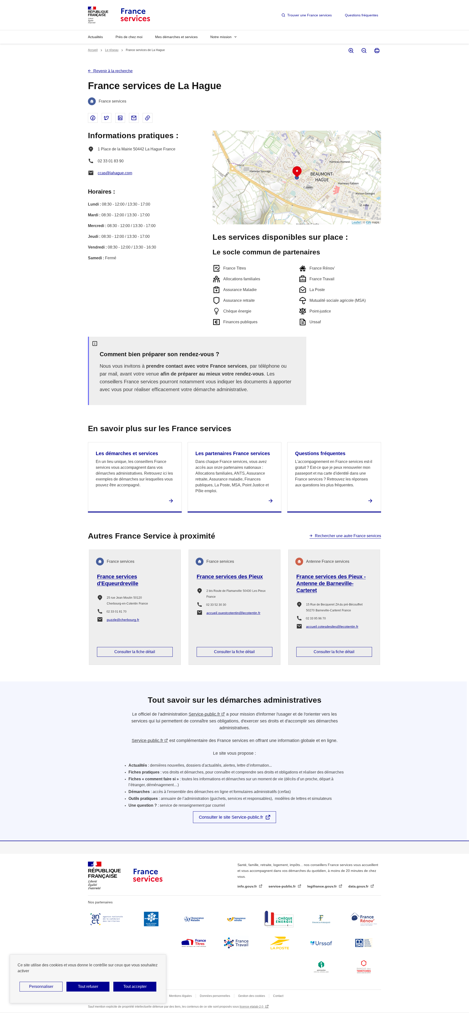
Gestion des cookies (251, 996)
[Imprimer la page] (376, 50)
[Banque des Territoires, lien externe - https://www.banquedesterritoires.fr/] (363, 967)
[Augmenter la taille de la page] (350, 50)
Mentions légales (180, 996)
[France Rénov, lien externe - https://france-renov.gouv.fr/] (363, 919)
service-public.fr (282, 886)
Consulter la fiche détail (134, 652)
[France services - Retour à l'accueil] (135, 15)
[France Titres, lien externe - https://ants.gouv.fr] (193, 943)
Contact (278, 996)
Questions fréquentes (361, 15)
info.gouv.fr (247, 886)
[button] (297, 172)
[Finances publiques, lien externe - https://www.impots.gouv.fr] (321, 919)
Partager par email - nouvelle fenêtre (134, 118)
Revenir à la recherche (113, 71)
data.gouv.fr (358, 886)
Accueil (93, 50)
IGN (368, 222)
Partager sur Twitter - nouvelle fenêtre (106, 118)
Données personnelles (215, 996)
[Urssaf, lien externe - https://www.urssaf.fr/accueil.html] (321, 943)
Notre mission (221, 37)
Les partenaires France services (232, 453)
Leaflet (356, 222)
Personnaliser (41, 986)
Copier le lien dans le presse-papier (147, 118)
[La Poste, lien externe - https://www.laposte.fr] (278, 943)
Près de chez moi (129, 37)
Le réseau (111, 50)
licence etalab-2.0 (252, 1006)
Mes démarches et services (176, 37)
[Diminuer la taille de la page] (363, 50)
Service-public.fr (204, 714)
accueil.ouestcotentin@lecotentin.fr (233, 613)
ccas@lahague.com (115, 173)
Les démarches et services (127, 453)
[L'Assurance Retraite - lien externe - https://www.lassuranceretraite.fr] (236, 919)
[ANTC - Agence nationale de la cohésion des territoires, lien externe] (107, 919)
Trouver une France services (309, 15)
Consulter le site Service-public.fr (231, 817)
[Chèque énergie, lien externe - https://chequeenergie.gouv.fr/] (278, 919)
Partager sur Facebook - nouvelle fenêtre (93, 118)
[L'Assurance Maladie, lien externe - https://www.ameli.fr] (193, 919)
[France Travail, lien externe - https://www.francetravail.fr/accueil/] (236, 943)
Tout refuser (88, 986)
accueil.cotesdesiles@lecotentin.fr (332, 626)
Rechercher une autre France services (348, 536)
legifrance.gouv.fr (322, 886)
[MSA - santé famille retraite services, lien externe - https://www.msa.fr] (363, 943)
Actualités (95, 37)
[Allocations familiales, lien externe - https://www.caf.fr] (151, 919)
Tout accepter (135, 986)
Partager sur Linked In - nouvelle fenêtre (120, 118)
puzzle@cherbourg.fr (123, 620)
